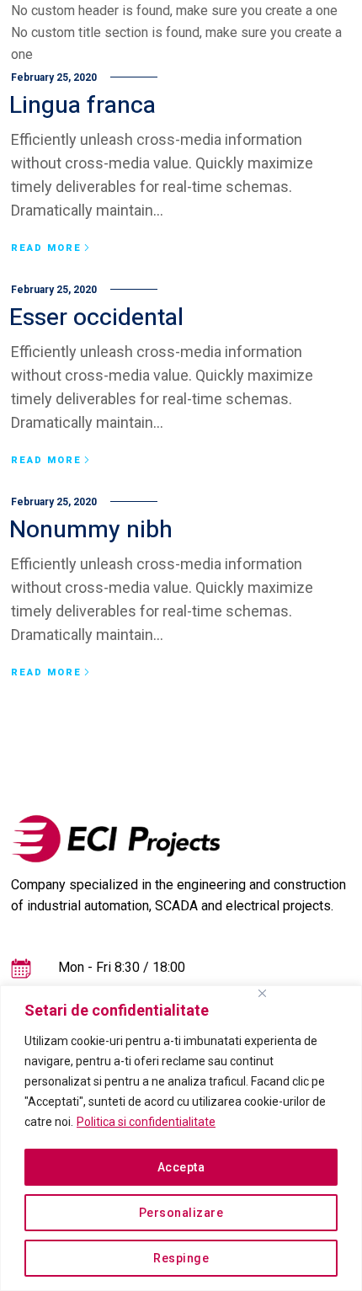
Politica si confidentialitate (146, 1121)
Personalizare (181, 1212)
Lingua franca (82, 105)
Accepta (181, 1167)
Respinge (181, 1258)
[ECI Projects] (116, 838)
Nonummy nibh (91, 530)
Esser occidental (96, 318)
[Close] (261, 993)
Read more (46, 248)
